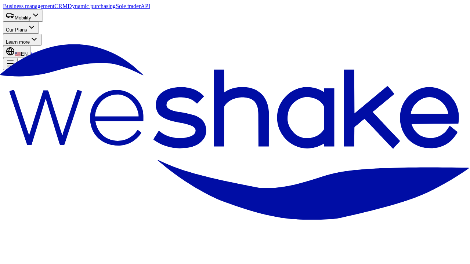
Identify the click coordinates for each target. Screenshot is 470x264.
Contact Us (64, 149)
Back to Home (27, 149)
